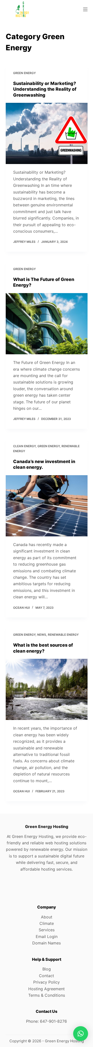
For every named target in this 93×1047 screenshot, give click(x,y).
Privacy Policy (46, 982)
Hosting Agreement (46, 988)
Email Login (47, 936)
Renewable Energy (63, 634)
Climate (46, 923)
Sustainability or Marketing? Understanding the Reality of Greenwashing (44, 89)
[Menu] (85, 9)
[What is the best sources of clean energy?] (47, 689)
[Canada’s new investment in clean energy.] (47, 506)
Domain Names (46, 942)
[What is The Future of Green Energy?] (47, 324)
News (41, 634)
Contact (46, 975)
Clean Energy (24, 446)
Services (47, 929)
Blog (46, 968)
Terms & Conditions (46, 995)
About (46, 916)
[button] (80, 1033)
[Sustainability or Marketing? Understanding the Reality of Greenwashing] (47, 133)
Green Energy (24, 73)
